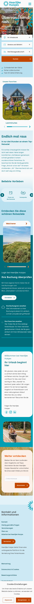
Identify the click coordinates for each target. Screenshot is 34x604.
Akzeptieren (22, 600)
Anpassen (8, 600)
